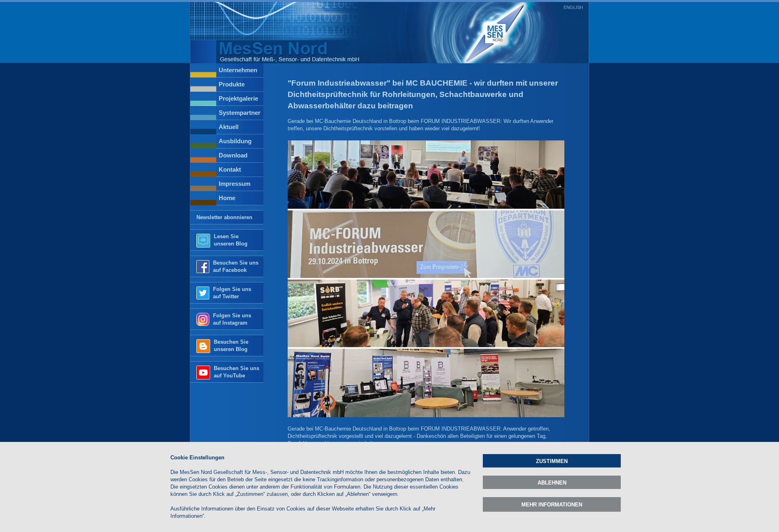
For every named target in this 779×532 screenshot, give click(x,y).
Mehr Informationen (551, 505)
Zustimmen (552, 461)
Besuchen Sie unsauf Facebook (235, 266)
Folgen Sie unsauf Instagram (232, 319)
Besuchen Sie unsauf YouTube (236, 372)
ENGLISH (573, 7)
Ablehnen (552, 483)
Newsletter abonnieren (224, 217)
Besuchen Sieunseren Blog (231, 345)
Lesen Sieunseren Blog (230, 240)
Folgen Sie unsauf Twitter (232, 292)
